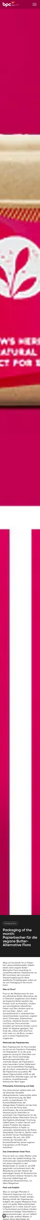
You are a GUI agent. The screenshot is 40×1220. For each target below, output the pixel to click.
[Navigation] (34, 4)
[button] (4, 1216)
